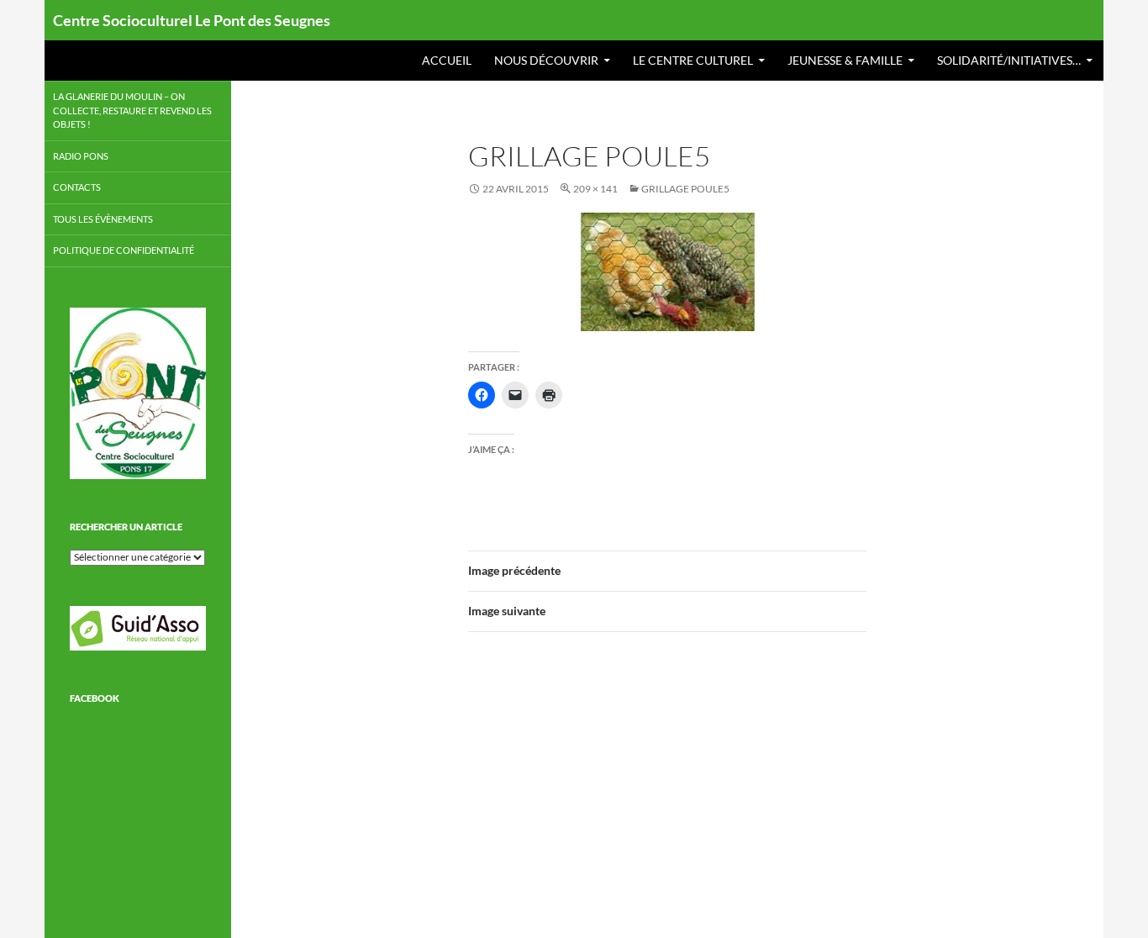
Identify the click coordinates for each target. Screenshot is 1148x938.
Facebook (94, 698)
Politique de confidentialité (123, 250)
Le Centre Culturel (693, 60)
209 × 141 (595, 188)
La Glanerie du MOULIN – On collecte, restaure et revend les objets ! (132, 110)
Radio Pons (80, 155)
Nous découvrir (546, 60)
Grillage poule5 (685, 188)
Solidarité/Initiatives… (1009, 60)
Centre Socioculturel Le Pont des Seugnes (191, 20)
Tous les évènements (103, 218)
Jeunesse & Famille (845, 60)
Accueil (446, 60)
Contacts (77, 187)
